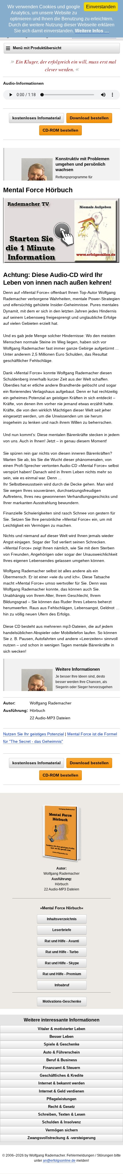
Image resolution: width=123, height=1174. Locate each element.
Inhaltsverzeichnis (62, 919)
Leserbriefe (61, 930)
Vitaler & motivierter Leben (61, 1029)
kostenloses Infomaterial (36, 118)
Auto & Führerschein (61, 1052)
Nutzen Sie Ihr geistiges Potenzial (33, 734)
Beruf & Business (61, 1060)
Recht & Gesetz (61, 1107)
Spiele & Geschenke (61, 1044)
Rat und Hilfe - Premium (62, 974)
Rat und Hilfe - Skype (62, 963)
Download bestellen (89, 118)
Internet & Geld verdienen (61, 1091)
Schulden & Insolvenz (61, 1122)
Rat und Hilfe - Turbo (61, 952)
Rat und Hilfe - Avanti (62, 941)
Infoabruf (62, 985)
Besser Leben (61, 1037)
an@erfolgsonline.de (59, 1161)
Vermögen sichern (61, 1130)
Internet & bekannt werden (61, 1083)
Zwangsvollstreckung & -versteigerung (61, 1138)
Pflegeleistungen (61, 1099)
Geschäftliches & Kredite (61, 1076)
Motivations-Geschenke (62, 1001)
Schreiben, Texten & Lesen (61, 1114)
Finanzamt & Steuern (61, 1068)
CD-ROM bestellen (60, 130)
